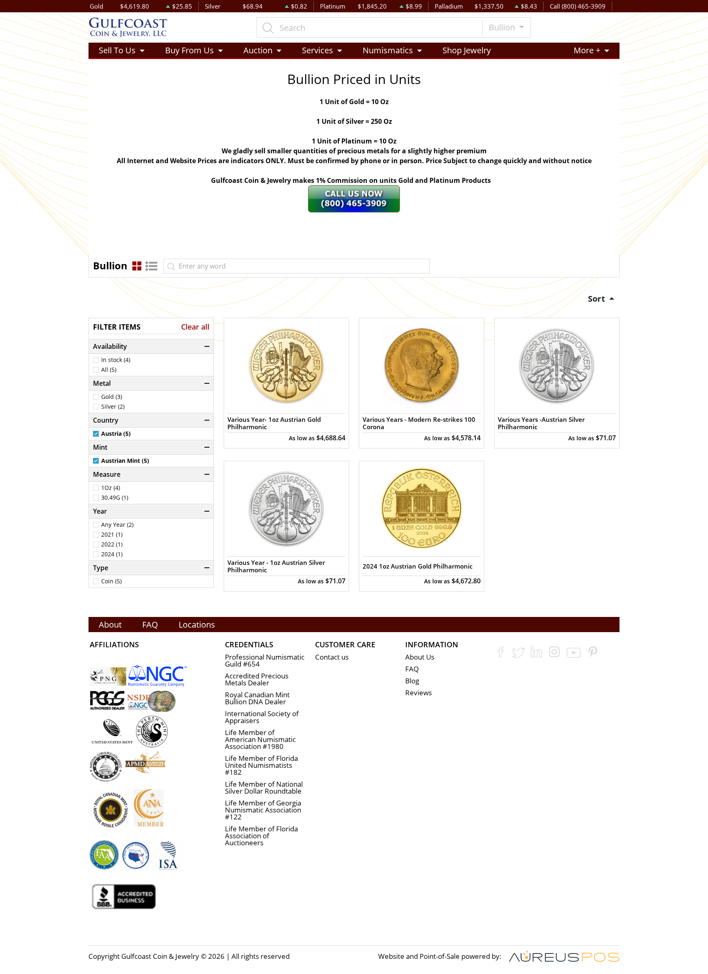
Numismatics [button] (388, 50)
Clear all (195, 326)
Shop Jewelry (466, 50)
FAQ (150, 624)
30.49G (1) (114, 498)
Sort (597, 298)
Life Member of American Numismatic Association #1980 (260, 739)
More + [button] (587, 50)
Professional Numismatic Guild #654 (264, 660)
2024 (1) (112, 554)
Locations (197, 624)
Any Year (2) (117, 525)
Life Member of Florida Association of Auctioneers (261, 835)
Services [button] (317, 50)
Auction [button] (257, 50)
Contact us (332, 657)
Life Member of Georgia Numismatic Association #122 (263, 810)
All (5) (108, 370)
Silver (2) (113, 407)
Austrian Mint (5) (125, 461)
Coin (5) (111, 581)
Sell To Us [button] (117, 50)
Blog (412, 680)
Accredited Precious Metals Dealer (256, 679)
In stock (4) (115, 360)
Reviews (418, 692)
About (110, 624)
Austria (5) (116, 434)
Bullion (503, 27)
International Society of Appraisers (262, 717)
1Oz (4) (110, 488)
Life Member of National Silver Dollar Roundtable (264, 787)
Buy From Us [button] (189, 50)
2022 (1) (112, 544)
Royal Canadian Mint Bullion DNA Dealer (257, 698)
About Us (419, 657)
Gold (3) (111, 397)
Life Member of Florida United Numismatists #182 (261, 765)
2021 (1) (112, 534)
